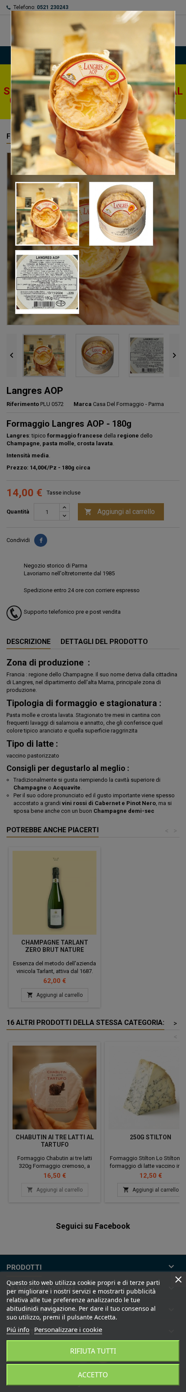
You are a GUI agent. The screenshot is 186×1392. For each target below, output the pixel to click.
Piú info (17, 1329)
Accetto (93, 1374)
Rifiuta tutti (93, 1351)
